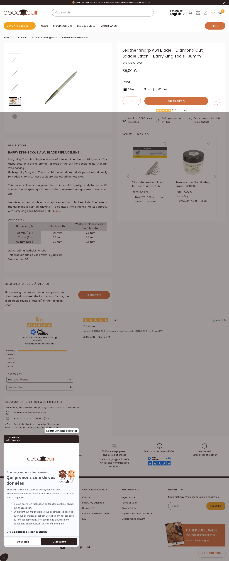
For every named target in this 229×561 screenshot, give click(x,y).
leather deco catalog (201, 530)
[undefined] (55, 337)
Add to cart (175, 101)
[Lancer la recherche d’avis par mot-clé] (70, 387)
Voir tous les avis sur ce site (39, 343)
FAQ (84, 518)
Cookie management (133, 518)
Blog (215, 26)
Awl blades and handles (75, 37)
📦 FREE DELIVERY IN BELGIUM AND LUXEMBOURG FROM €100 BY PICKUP (111, 2)
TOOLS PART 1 (22, 37)
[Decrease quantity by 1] (125, 101)
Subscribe (215, 505)
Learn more (94, 295)
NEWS (44, 26)
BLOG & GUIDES (86, 26)
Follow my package (93, 502)
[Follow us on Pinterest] (88, 547)
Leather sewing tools (46, 37)
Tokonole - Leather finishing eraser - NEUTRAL (193, 184)
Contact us (88, 497)
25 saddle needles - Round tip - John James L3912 (148, 184)
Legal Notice (128, 497)
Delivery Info (88, 508)
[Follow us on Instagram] (72, 547)
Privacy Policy (128, 508)
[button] (190, 13)
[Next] (14, 116)
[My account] (205, 13)
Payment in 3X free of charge (136, 513)
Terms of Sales (129, 502)
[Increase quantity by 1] (139, 101)
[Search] (56, 12)
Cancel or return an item (95, 513)
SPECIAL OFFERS (62, 26)
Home (7, 37)
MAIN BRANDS (109, 26)
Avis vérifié (221, 320)
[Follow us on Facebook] (81, 547)
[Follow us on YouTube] (62, 547)
